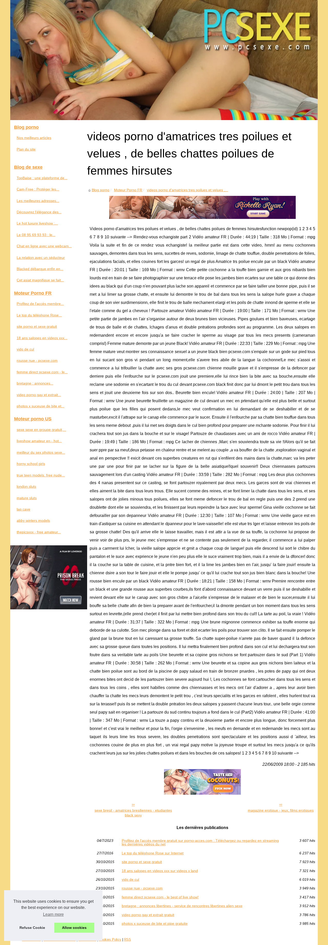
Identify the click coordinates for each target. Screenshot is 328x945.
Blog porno (100, 190)
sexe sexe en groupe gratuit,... (41, 430)
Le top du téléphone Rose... (39, 315)
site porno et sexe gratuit (142, 862)
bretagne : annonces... (35, 383)
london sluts (26, 486)
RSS (127, 939)
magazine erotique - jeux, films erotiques (281, 810)
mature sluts (27, 498)
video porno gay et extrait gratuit (148, 915)
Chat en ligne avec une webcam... (44, 246)
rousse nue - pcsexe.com (142, 888)
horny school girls (31, 464)
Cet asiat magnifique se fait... (40, 280)
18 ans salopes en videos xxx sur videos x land (160, 871)
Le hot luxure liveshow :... (37, 223)
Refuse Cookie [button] (32, 928)
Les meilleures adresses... (38, 201)
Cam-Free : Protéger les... (38, 189)
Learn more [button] (53, 914)
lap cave (23, 509)
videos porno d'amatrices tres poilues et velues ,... (187, 190)
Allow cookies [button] (74, 928)
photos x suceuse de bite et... (40, 406)
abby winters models (33, 520)
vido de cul (130, 879)
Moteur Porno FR (128, 190)
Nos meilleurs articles (34, 138)
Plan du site (26, 149)
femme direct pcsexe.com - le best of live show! (160, 897)
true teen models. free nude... (41, 475)
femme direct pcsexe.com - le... (42, 372)
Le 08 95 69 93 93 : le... (36, 235)
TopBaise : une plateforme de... (42, 178)
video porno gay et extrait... (39, 395)
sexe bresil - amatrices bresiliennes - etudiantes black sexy (133, 812)
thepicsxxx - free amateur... (39, 532)
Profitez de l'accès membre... (40, 304)
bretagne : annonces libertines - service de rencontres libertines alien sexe (182, 906)
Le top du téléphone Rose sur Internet (152, 853)
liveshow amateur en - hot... (39, 441)
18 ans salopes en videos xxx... (42, 338)
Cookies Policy (110, 939)
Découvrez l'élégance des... (39, 212)
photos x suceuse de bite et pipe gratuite (155, 923)
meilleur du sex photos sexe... (41, 452)
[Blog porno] (164, 60)
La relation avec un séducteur (41, 258)
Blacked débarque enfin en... (40, 269)
